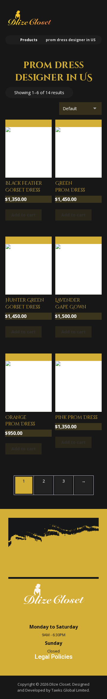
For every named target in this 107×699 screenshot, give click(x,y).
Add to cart (23, 215)
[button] (94, 15)
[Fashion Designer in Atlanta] (29, 18)
